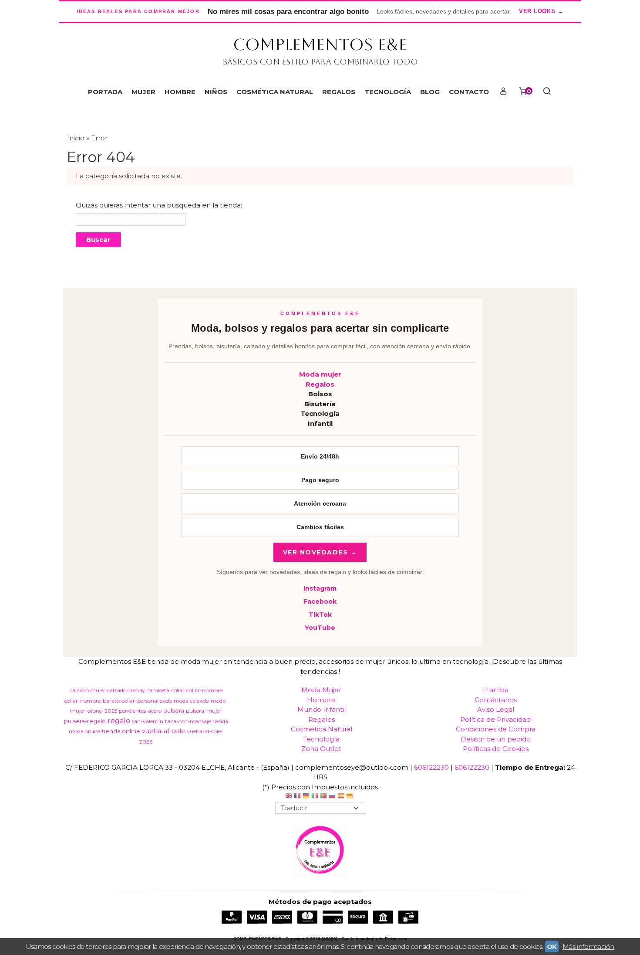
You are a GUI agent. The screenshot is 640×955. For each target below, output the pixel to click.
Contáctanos (496, 700)
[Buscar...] (546, 92)
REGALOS (338, 92)
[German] (306, 797)
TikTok (320, 615)
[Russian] (332, 797)
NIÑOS (216, 92)
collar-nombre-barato (92, 700)
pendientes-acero (140, 710)
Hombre (321, 700)
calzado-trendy (126, 690)
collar (178, 690)
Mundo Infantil (321, 709)
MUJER (143, 92)
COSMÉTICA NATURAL (274, 92)
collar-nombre (204, 690)
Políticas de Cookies (496, 748)
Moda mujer (320, 374)
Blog (430, 92)
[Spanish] (340, 797)
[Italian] (314, 797)
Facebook (320, 601)
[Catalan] (350, 797)
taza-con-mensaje (188, 721)
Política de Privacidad (495, 719)
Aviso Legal (495, 709)
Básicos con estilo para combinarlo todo (320, 61)
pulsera (173, 710)
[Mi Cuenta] (503, 92)
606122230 (431, 767)
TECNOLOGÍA (387, 92)
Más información (588, 946)
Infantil (320, 423)
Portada (105, 92)
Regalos (320, 384)
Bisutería (320, 404)
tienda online (121, 730)
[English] (288, 797)
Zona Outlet (321, 748)
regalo (119, 721)
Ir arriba (496, 690)
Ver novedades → (320, 552)
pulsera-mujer (204, 710)
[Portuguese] (323, 797)
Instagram (320, 588)
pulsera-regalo (85, 720)
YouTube (320, 628)
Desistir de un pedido (496, 739)
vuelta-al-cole (163, 731)
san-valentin (147, 721)
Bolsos (320, 394)
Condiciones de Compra (496, 729)
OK (552, 946)
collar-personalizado (146, 700)
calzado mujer (87, 690)
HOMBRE (180, 92)
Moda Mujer (321, 690)
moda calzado (191, 700)
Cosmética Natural (321, 729)
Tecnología (320, 413)
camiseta (158, 690)
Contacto (469, 92)
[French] (297, 797)
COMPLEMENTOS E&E (320, 44)
